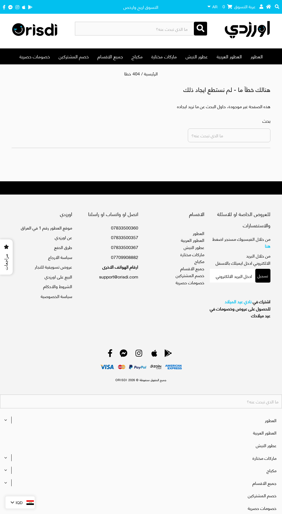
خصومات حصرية (35, 56)
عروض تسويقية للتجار (53, 266)
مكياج (137, 56)
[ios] (23, 7)
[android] (30, 7)
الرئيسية (151, 73)
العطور (257, 56)
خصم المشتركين (74, 56)
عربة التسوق (239, 6)
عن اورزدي (63, 237)
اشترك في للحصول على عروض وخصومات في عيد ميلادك (240, 308)
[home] (268, 6)
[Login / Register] (261, 6)
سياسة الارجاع (60, 257)
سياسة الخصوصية (56, 296)
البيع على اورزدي (58, 276)
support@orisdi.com (118, 276)
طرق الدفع (63, 247)
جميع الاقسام (110, 56)
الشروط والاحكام (57, 286)
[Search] (200, 28)
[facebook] (4, 7)
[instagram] (17, 7)
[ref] (10, 7)
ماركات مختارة (164, 56)
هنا (267, 246)
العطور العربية (229, 56)
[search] (277, 6)
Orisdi (121, 379)
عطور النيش (197, 56)
